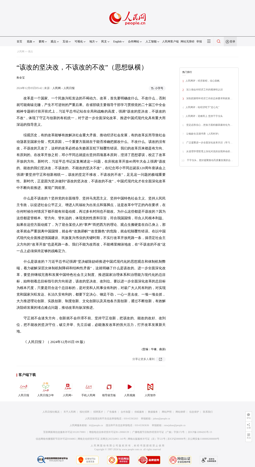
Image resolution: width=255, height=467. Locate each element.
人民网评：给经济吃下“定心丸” (202, 107)
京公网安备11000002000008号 (203, 439)
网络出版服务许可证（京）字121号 (146, 439)
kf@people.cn (96, 425)
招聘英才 (98, 412)
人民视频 (129, 395)
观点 (30, 51)
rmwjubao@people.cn (174, 425)
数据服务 (153, 412)
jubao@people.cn (161, 418)
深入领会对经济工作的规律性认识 (204, 89)
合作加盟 (125, 412)
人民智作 (150, 395)
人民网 (20, 51)
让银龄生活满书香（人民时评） (203, 133)
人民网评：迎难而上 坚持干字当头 (204, 116)
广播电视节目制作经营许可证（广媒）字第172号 (158, 432)
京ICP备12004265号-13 (200, 432)
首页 (19, 41)
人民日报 (23, 395)
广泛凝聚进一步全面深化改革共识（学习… (209, 142)
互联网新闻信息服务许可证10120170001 (64, 432)
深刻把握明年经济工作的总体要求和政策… (209, 98)
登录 (232, 41)
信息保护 (194, 412)
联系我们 (208, 412)
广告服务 (112, 412)
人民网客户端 (170, 41)
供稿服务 (139, 412)
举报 (199, 41)
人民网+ (68, 395)
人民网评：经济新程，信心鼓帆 (203, 80)
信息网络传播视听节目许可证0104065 (56, 439)
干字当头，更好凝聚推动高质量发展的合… (209, 160)
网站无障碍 (187, 41)
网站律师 (180, 412)
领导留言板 (109, 395)
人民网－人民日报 (63, 88)
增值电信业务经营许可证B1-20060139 (109, 432)
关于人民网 (69, 412)
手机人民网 (88, 395)
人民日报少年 (45, 395)
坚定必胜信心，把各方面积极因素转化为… (209, 125)
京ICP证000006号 (176, 439)
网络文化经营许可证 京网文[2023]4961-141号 (102, 439)
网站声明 (167, 412)
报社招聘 (84, 412)
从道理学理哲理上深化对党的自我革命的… (209, 151)
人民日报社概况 (51, 412)
